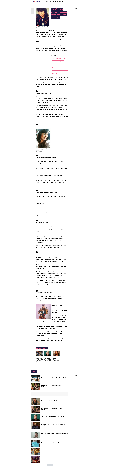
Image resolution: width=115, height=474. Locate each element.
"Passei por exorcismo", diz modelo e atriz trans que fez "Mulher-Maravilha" (60, 71)
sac (71, 1)
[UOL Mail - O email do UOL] (73, 1)
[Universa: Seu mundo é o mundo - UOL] (36, 1)
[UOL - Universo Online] (40, 1)
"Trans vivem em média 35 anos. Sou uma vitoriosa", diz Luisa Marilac (59, 66)
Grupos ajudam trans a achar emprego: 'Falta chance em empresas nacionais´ (58, 60)
